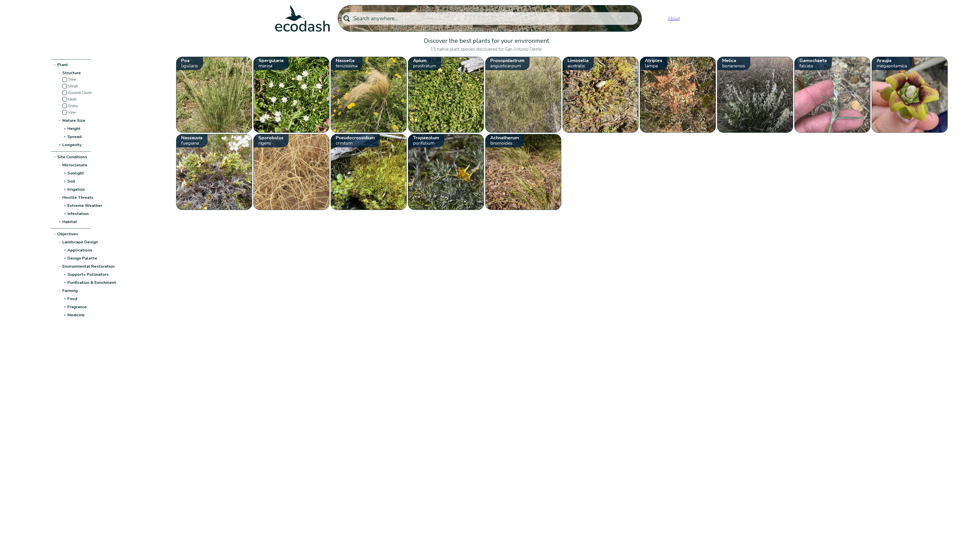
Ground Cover (80, 92)
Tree (72, 79)
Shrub (73, 86)
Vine (72, 112)
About (674, 18)
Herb (72, 99)
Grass (73, 106)
